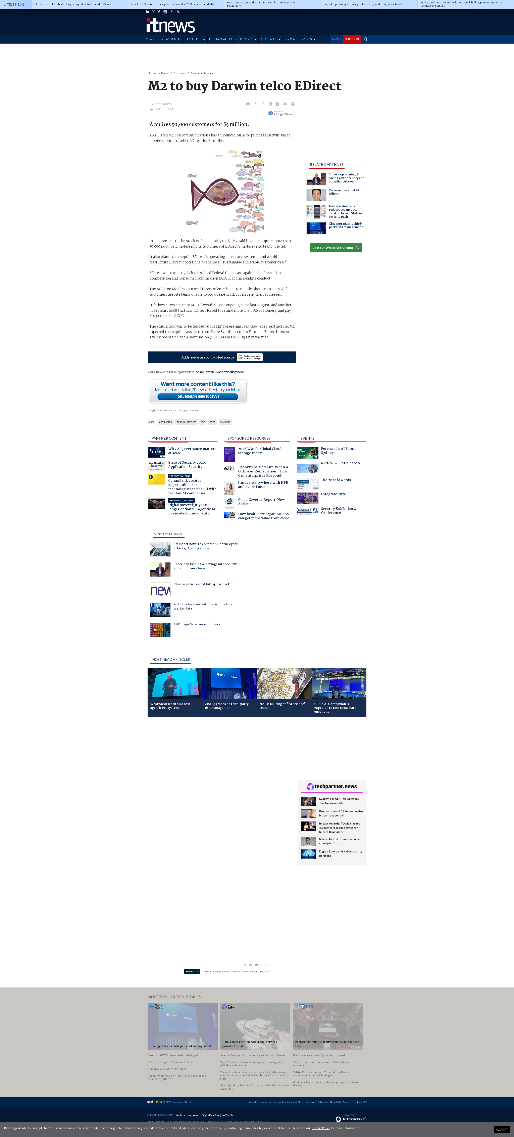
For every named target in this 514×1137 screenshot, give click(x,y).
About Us (266, 1101)
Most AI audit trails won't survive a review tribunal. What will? (236, 971)
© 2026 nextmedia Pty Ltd (177, 1101)
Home (152, 73)
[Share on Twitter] (256, 104)
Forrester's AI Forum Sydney (339, 451)
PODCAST (291, 39)
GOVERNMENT (172, 39)
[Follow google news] (280, 113)
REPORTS (246, 39)
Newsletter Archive (340, 1101)
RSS (365, 1101)
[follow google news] (165, 12)
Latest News (14, 4)
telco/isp (225, 421)
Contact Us (253, 1101)
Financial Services (203, 73)
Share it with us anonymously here (220, 372)
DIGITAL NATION (220, 39)
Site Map (357, 1101)
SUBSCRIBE (352, 39)
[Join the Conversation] (248, 104)
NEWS (150, 39)
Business (180, 73)
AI (204, 39)
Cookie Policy (321, 1128)
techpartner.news (187, 1115)
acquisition (165, 421)
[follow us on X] (153, 12)
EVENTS (306, 39)
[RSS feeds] (178, 12)
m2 (203, 421)
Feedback (311, 1101)
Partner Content (169, 438)
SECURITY (192, 39)
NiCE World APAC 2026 (340, 464)
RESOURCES (268, 39)
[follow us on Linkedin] (148, 12)
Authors (299, 1101)
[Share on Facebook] (263, 104)
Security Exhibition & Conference (338, 511)
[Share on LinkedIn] (270, 104)
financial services (186, 421)
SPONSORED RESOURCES (249, 438)
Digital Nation (210, 1115)
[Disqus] (220, 774)
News (164, 73)
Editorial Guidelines (283, 1101)
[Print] (292, 104)
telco (212, 421)
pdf (226, 241)
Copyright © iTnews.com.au (162, 410)
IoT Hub (227, 1115)
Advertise (323, 1101)
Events (307, 438)
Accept (502, 1129)
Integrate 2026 (333, 494)
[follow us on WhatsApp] (172, 12)
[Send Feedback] (277, 104)
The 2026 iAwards (336, 480)
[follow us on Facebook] (159, 12)
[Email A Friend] (285, 104)
